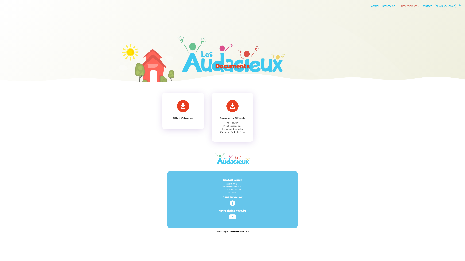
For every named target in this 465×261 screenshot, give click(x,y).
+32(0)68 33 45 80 (232, 184)
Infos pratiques (409, 6)
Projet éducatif (232, 122)
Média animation (237, 231)
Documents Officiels (232, 118)
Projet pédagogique (232, 126)
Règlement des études (232, 129)
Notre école (388, 6)
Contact (427, 6)
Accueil (375, 6)
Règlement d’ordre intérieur (232, 132)
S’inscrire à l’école (445, 6)
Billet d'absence (183, 118)
